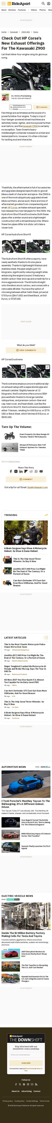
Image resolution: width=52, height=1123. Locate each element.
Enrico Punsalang (23, 95)
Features (22, 10)
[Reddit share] (31, 471)
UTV (13, 696)
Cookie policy (19, 1101)
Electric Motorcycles (20, 661)
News (4, 10)
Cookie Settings (32, 1101)
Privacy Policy (30, 1068)
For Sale (15, 707)
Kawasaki (14, 32)
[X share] (15, 471)
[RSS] (36, 1084)
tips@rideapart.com (37, 487)
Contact (36, 1091)
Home (4, 32)
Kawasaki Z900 (30, 126)
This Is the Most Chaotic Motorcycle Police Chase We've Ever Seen (24, 645)
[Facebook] (16, 1084)
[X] (20, 1084)
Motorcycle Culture (19, 674)
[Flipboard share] (26, 471)
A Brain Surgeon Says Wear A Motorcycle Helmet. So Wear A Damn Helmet (24, 713)
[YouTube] (32, 1084)
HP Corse (12, 207)
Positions (15, 718)
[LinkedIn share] (20, 471)
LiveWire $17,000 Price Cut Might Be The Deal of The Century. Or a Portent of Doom (24, 656)
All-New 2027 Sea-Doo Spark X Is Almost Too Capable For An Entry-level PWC (24, 681)
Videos (34, 10)
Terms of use (44, 1101)
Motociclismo (14, 461)
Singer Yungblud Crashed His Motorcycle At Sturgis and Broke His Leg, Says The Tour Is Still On (25, 669)
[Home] (19, 4)
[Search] (43, 3)
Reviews (12, 10)
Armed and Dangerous (20, 650)
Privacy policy (8, 1101)
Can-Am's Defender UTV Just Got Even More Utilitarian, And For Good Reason (25, 691)
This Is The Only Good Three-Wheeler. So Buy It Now (24, 702)
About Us (16, 1091)
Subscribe (26, 1063)
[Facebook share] (10, 471)
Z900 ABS (25, 32)
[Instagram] (28, 1084)
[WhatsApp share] (36, 471)
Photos (43, 10)
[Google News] (24, 1084)
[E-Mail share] (41, 471)
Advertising (26, 1091)
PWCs (14, 685)
